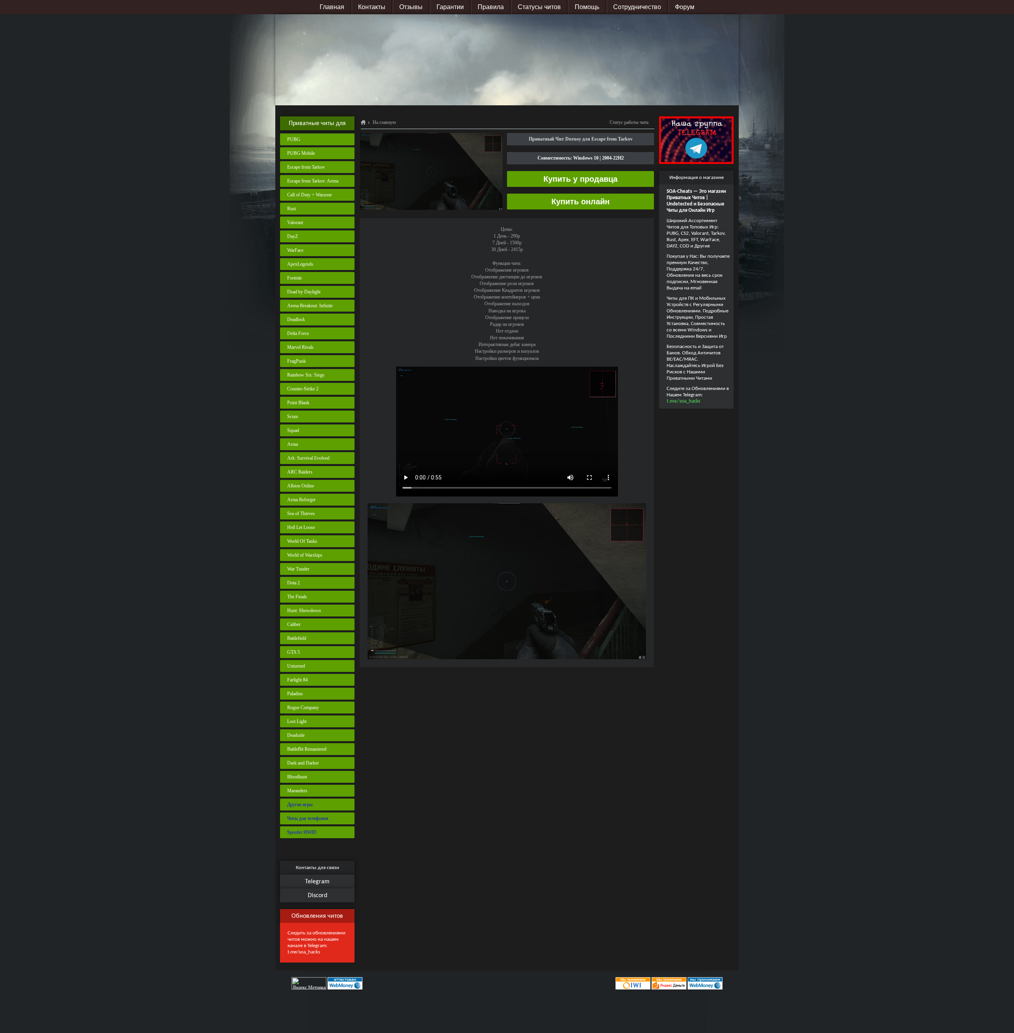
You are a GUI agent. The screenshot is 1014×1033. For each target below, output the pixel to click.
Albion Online (300, 486)
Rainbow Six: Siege (305, 375)
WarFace (295, 250)
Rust (291, 208)
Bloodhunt (297, 777)
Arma (292, 444)
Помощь (587, 7)
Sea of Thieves (301, 513)
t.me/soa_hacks (304, 952)
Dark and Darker (303, 763)
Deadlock (296, 319)
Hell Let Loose (301, 527)
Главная (332, 7)
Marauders (297, 790)
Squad (293, 430)
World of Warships (304, 555)
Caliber (294, 624)
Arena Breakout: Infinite (310, 305)
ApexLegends (300, 264)
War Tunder (298, 569)
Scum (292, 416)
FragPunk (296, 361)
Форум (684, 7)
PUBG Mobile (301, 153)
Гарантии (450, 7)
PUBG (293, 139)
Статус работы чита (629, 122)
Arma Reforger (301, 499)
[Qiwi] (632, 983)
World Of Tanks (302, 541)
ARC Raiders (300, 472)
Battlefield (296, 638)
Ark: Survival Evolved (308, 458)
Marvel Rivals (300, 347)
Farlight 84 (297, 680)
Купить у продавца (580, 179)
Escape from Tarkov (306, 167)
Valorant (295, 222)
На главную (384, 122)
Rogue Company (303, 707)
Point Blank (298, 402)
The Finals (297, 596)
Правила (491, 7)
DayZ (292, 236)
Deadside (296, 735)
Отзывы (411, 7)
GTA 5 (293, 652)
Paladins (295, 693)
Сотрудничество (637, 7)
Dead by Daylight (303, 292)
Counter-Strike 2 (302, 389)
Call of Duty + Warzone (309, 195)
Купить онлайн (580, 201)
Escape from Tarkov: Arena (312, 181)
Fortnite (294, 278)
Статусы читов (539, 7)
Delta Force (298, 333)
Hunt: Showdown (304, 610)
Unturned (296, 666)
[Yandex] (669, 983)
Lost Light (297, 721)
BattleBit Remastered (306, 749)
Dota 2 (293, 583)
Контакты (371, 7)
